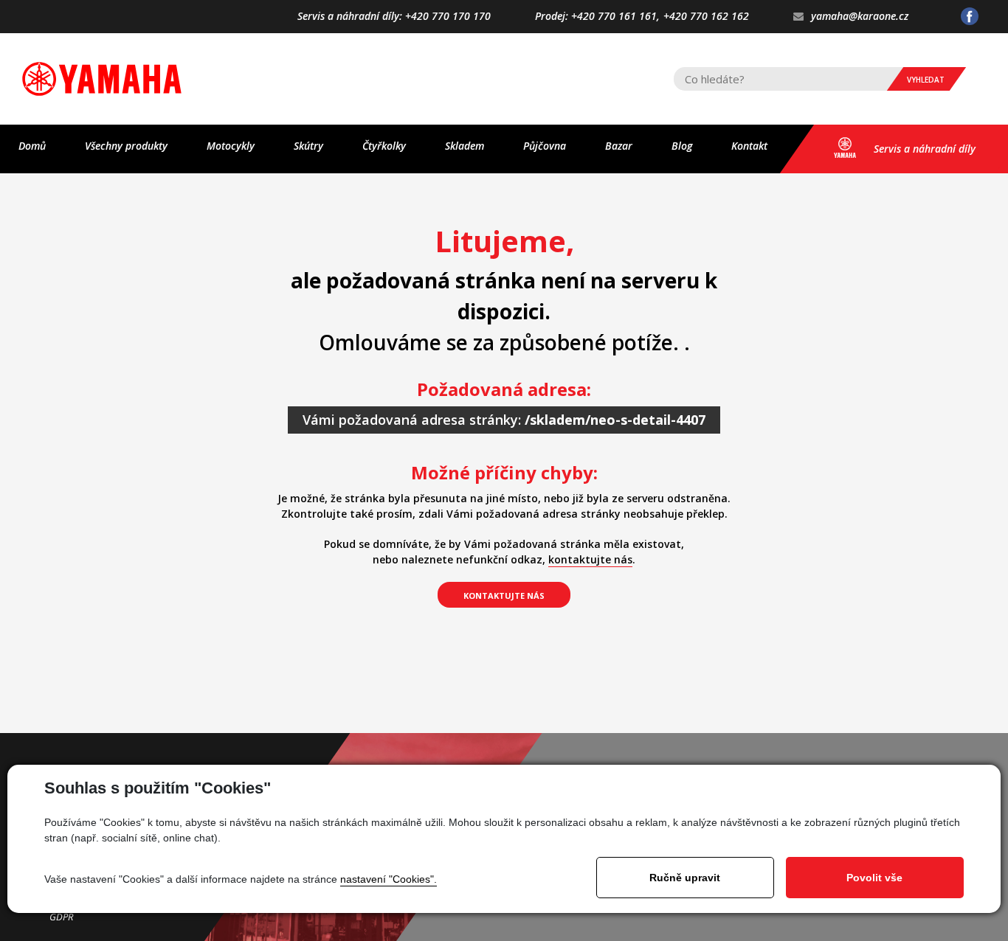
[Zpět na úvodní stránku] (102, 79)
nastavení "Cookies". (388, 879)
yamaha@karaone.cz (859, 16)
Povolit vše (874, 877)
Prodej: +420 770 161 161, (597, 16)
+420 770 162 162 (706, 16)
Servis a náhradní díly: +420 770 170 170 (394, 16)
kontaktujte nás (590, 559)
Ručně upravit (684, 877)
